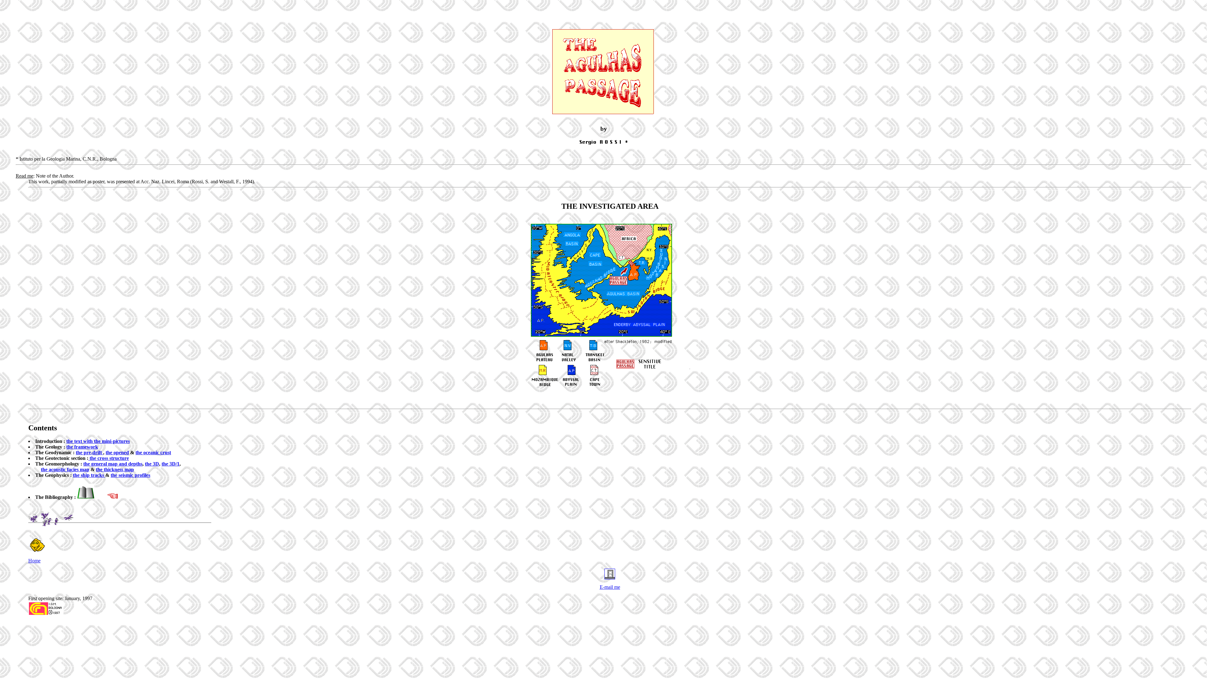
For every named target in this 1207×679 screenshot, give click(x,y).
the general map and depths (112, 463)
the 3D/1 (170, 463)
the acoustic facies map (65, 469)
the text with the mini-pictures (98, 441)
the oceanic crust (153, 452)
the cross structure (108, 458)
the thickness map (115, 469)
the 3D (152, 463)
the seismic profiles (130, 475)
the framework (82, 447)
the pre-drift (89, 452)
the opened (117, 452)
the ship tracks (89, 475)
